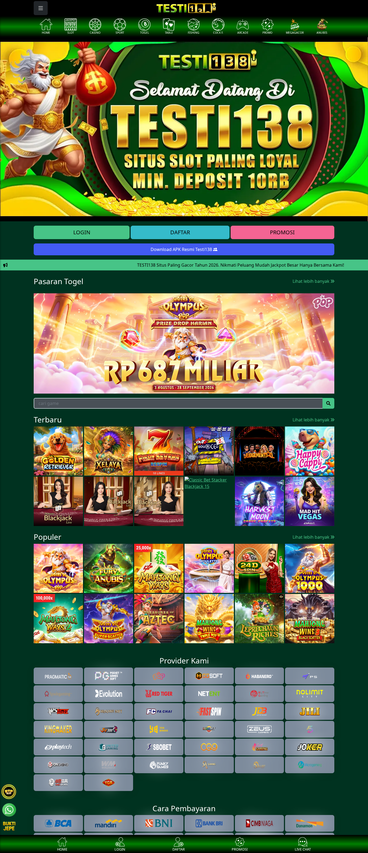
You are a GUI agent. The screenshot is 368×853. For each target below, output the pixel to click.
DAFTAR (180, 232)
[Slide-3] (184, 214)
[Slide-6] (213, 214)
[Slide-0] (155, 214)
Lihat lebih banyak (312, 281)
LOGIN (81, 232)
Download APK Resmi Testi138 (182, 249)
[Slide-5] (203, 214)
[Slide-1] (165, 214)
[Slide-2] (174, 214)
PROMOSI (282, 232)
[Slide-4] (194, 214)
